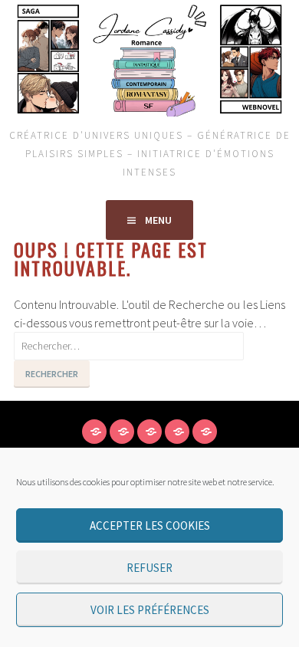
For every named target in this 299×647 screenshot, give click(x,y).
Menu (158, 220)
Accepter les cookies (150, 525)
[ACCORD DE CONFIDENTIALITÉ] (94, 431)
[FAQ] (149, 431)
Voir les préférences (149, 610)
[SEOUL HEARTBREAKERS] (177, 431)
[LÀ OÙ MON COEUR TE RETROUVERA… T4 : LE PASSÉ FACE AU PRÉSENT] (204, 431)
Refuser (149, 567)
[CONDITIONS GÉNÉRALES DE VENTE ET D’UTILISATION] (122, 431)
